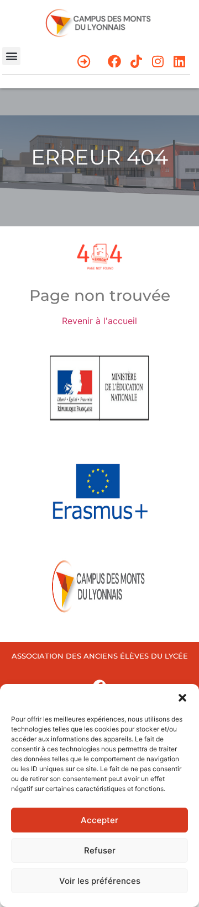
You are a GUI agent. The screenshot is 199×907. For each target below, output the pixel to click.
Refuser (100, 850)
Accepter (99, 820)
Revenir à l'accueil (99, 320)
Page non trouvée (99, 295)
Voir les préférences (99, 881)
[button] (182, 697)
